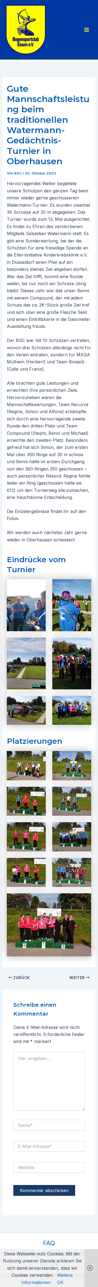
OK (60, 1282)
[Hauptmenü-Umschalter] (87, 30)
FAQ (49, 1243)
